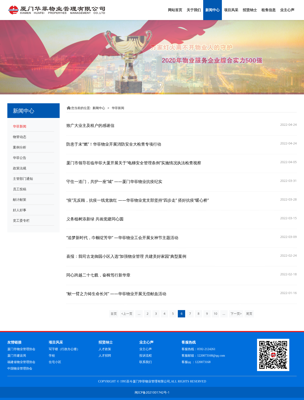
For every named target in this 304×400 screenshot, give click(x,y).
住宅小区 (55, 362)
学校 (52, 355)
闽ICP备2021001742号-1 (152, 392)
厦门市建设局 (16, 355)
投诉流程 (145, 355)
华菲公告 (19, 157)
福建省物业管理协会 (21, 362)
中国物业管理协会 (19, 368)
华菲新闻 (19, 126)
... (139, 313)
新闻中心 (212, 10)
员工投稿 (19, 189)
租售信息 (268, 10)
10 (215, 313)
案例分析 (19, 147)
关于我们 (194, 10)
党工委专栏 (21, 220)
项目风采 (231, 10)
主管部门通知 (23, 178)
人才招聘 (105, 355)
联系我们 (145, 362)
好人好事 (19, 210)
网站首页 (175, 10)
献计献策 (19, 199)
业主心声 (287, 10)
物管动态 (19, 136)
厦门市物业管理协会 (21, 349)
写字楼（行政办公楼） (64, 349)
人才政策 (105, 349)
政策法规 (19, 168)
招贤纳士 (250, 10)
